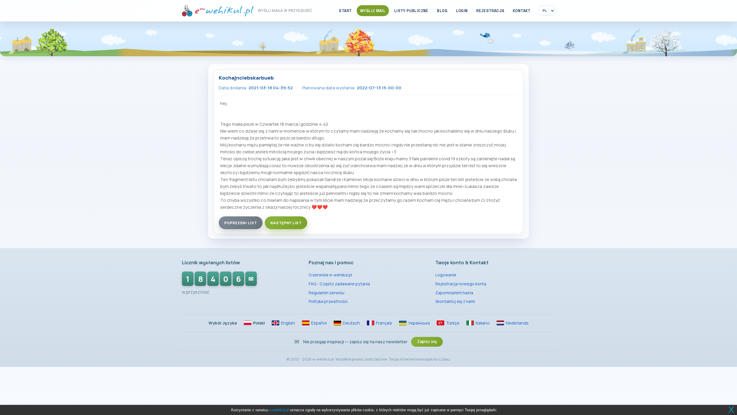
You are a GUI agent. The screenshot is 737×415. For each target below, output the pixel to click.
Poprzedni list (240, 222)
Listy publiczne (411, 10)
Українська (419, 323)
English (288, 323)
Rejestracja (490, 10)
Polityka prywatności (328, 301)
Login (462, 10)
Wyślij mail (372, 10)
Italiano (483, 323)
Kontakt (522, 10)
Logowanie (445, 275)
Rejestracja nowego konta (460, 283)
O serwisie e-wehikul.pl (330, 275)
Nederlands (517, 323)
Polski (259, 323)
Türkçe (452, 323)
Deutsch (351, 323)
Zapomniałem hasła (454, 292)
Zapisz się (427, 341)
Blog (442, 10)
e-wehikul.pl (279, 410)
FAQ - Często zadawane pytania (339, 283)
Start (345, 10)
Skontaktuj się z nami (455, 301)
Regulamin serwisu (326, 292)
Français (384, 323)
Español (319, 323)
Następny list (286, 222)
